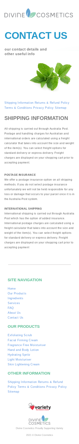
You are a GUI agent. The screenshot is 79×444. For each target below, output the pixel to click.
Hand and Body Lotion (23, 350)
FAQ (11, 308)
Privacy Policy (43, 107)
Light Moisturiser (19, 359)
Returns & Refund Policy (52, 102)
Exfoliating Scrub (20, 335)
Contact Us (15, 317)
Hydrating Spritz (19, 354)
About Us (14, 312)
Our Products (17, 293)
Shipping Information (19, 102)
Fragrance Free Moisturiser (27, 345)
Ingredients (15, 298)
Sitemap (60, 107)
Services (14, 303)
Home (12, 288)
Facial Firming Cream (23, 340)
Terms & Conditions (18, 107)
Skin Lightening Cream (24, 364)
